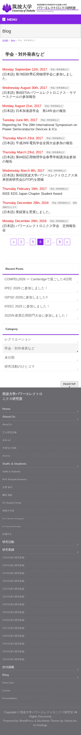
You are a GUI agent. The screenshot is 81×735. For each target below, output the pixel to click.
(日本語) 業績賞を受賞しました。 (27, 212)
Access (6, 455)
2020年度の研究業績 (13, 604)
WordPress (26, 720)
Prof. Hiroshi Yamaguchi (13, 518)
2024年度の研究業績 (13, 573)
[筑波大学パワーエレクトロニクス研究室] (40, 8)
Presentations (9, 698)
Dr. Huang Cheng (11, 502)
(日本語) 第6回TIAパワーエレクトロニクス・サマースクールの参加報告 (39, 95)
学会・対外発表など (59, 69)
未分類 (10, 357)
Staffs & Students (14, 463)
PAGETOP (69, 384)
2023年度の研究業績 (13, 581)
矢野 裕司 (7, 487)
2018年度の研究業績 (13, 620)
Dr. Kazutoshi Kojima (11, 526)
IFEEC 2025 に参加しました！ (27, 306)
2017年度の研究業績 (13, 628)
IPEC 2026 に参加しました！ (26, 288)
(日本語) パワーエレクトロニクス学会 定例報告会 (39, 228)
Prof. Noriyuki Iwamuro (14, 479)
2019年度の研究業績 (13, 612)
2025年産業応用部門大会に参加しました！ (36, 315)
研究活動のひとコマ (20, 366)
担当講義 (8, 667)
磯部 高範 (7, 495)
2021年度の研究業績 (13, 596)
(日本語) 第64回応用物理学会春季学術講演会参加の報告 (39, 159)
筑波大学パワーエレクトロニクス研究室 (46, 712)
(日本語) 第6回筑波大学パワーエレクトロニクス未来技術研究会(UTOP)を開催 (40, 177)
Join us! (6, 440)
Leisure (6, 690)
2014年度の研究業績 (13, 651)
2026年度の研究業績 (13, 557)
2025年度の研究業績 (13, 565)
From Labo (8, 682)
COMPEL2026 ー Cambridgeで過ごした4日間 (38, 279)
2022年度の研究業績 (13, 588)
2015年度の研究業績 (13, 643)
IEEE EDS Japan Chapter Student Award (32, 194)
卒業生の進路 (9, 448)
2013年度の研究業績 (13, 659)
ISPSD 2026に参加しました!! (26, 297)
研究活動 (8, 541)
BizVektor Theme (48, 720)
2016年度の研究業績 (13, 635)
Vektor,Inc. (71, 720)
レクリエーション (18, 339)
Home (6, 408)
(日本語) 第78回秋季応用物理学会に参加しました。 (37, 76)
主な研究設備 (9, 432)
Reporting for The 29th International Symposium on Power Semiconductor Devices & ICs (39, 127)
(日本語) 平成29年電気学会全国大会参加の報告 (37, 143)
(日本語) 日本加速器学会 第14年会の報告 (34, 111)
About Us (8, 416)
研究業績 (8, 549)
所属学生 (7, 534)
